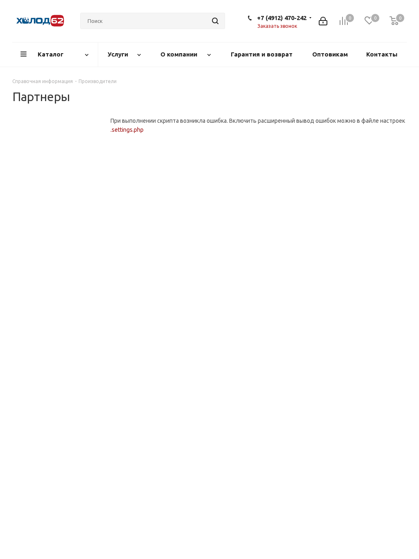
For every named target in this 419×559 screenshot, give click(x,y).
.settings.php (127, 129)
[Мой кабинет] (323, 21)
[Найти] (215, 21)
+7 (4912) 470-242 (281, 17)
